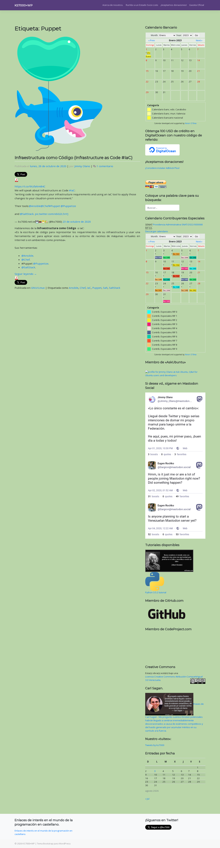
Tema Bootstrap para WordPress (54, 843)
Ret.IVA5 (158, 257)
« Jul (147, 798)
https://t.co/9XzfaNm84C (30, 186)
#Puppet (54, 206)
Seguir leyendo (26, 274)
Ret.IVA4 (184, 257)
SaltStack (114, 287)
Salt (105, 287)
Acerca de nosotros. (112, 5)
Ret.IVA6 (192, 257)
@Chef (45, 206)
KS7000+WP (24, 5)
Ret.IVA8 (158, 279)
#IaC (72, 190)
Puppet (97, 287)
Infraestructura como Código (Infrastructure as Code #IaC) (74, 157)
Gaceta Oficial (196, 5)
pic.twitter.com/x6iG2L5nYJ (51, 214)
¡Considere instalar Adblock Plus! (162, 168)
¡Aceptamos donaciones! (174, 5)
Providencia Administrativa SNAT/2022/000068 (178, 224)
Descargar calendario (156, 231)
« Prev (151, 40)
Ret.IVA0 (192, 268)
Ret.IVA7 (166, 268)
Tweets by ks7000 (154, 745)
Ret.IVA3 (184, 268)
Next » (199, 40)
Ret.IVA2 (176, 265)
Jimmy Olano (82, 166)
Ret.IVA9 (166, 257)
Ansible (73, 287)
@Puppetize (68, 206)
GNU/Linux (38, 287)
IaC (89, 287)
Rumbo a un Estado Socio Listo (142, 5)
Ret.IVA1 (176, 254)
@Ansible (35, 206)
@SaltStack (27, 214)
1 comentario (105, 166)
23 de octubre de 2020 (77, 221)
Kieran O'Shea (190, 123)
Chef (83, 287)
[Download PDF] (16, 179)
